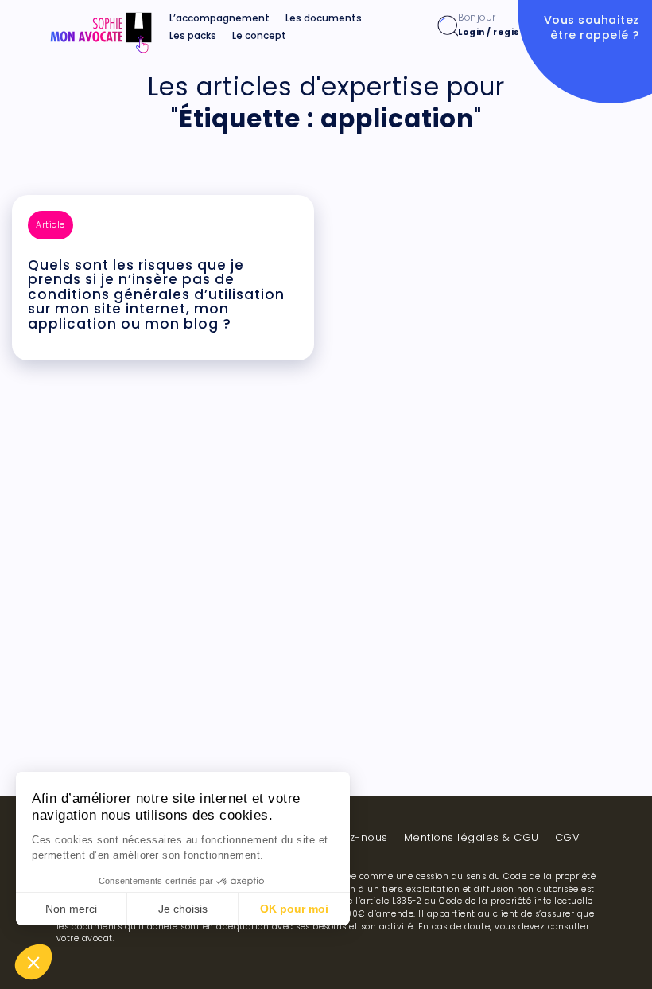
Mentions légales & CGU (471, 837)
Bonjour (497, 24)
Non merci (71, 908)
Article (50, 225)
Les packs (192, 35)
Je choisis (183, 908)
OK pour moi (294, 908)
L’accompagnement (219, 18)
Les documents (323, 18)
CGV (567, 837)
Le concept (259, 35)
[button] (33, 962)
